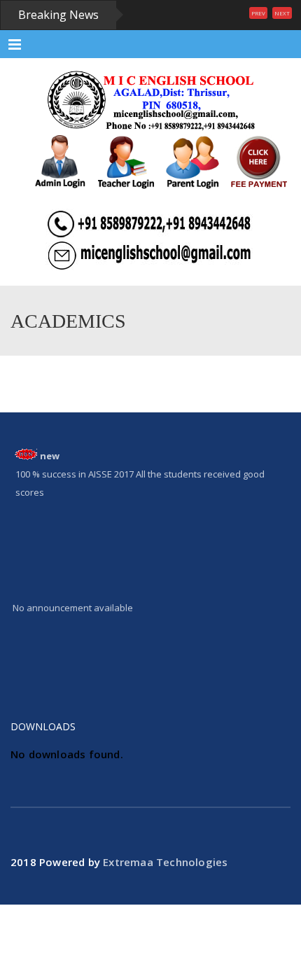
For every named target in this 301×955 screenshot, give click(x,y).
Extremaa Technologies (165, 862)
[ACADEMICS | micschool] (150, 100)
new (49, 455)
